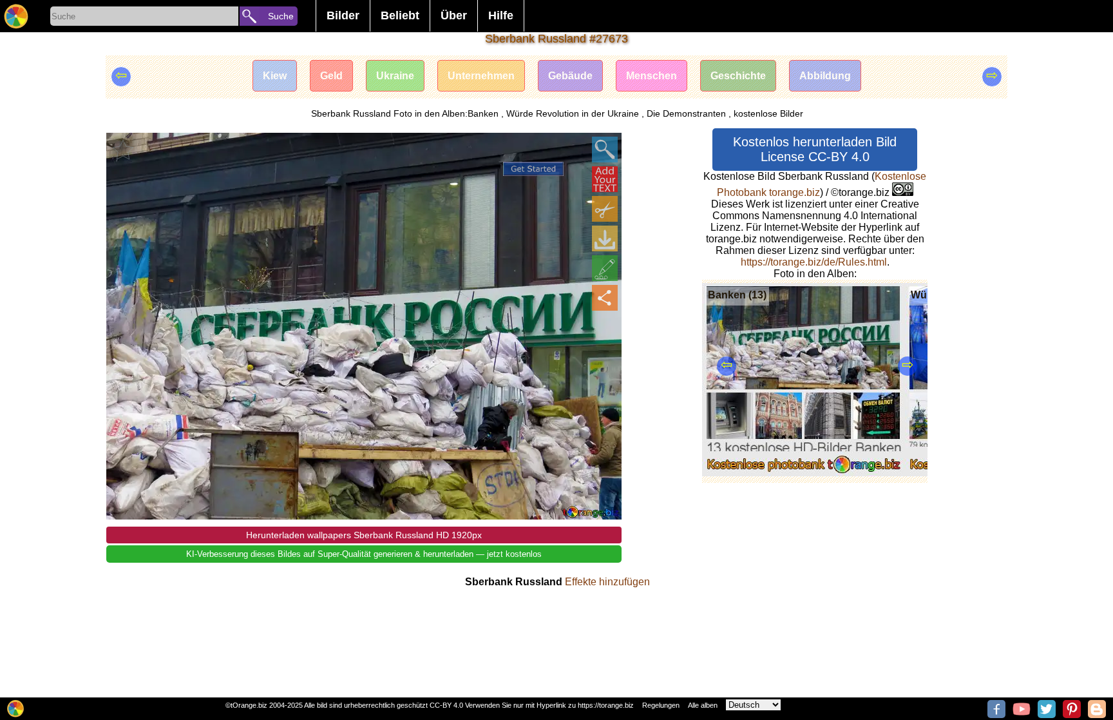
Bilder (343, 15)
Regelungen (661, 705)
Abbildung (825, 75)
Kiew (275, 75)
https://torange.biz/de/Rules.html (814, 262)
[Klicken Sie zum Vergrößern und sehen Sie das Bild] (605, 149)
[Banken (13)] (803, 472)
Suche (281, 16)
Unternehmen (481, 75)
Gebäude (570, 75)
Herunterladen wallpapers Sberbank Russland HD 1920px (364, 535)
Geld (331, 75)
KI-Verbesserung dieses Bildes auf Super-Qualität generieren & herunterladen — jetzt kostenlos (364, 554)
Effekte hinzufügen (607, 581)
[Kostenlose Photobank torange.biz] (16, 16)
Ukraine (395, 75)
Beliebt (400, 15)
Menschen (651, 75)
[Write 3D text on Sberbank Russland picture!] (605, 179)
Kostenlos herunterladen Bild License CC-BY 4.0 (815, 149)
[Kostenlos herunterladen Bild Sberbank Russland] (605, 238)
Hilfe (500, 15)
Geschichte (738, 75)
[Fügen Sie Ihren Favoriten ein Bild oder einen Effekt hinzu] (123, 149)
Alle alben (703, 705)
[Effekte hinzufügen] (605, 268)
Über (454, 15)
